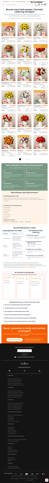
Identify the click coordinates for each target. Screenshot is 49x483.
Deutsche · (20, 478)
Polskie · (28, 478)
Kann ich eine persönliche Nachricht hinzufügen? (17, 314)
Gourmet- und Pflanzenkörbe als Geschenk (17, 439)
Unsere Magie (11, 457)
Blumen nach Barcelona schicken (15, 383)
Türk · (16, 480)
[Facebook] (9, 370)
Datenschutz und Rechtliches (14, 468)
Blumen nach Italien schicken (14, 407)
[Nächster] (29, 160)
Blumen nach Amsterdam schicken (15, 395)
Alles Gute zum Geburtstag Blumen (15, 415)
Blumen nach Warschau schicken (15, 394)
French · (16, 478)
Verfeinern (46, 480)
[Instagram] (24, 370)
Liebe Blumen (11, 416)
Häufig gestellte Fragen (13, 451)
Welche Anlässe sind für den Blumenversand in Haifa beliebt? (20, 318)
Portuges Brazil (30, 480)
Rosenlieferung (11, 427)
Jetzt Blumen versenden (14, 339)
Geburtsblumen (11, 418)
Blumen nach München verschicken (16, 392)
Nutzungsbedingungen (13, 466)
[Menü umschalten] (3, 5)
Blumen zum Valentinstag (13, 421)
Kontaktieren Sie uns (12, 450)
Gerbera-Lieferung (12, 430)
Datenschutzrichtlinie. (29, 357)
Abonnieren (24, 354)
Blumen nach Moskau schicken (14, 397)
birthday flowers (25, 265)
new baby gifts (27, 267)
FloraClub (10, 448)
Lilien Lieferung (11, 428)
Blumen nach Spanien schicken (15, 404)
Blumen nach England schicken (15, 409)
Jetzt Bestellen (11, 41)
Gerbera (43, 237)
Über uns (10, 447)
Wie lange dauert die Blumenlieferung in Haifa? (17, 311)
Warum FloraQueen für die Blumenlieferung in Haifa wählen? (20, 321)
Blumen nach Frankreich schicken (15, 406)
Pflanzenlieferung (12, 433)
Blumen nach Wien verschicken (15, 391)
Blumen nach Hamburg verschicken (15, 385)
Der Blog (9, 460)
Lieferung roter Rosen (12, 431)
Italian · (24, 478)
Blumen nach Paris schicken (14, 381)
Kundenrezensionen (12, 459)
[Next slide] (45, 287)
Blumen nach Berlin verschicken (15, 380)
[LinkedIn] (39, 370)
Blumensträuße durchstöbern (33, 339)
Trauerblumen (11, 419)
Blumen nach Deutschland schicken (16, 403)
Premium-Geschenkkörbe (13, 441)
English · (32, 478)
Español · (12, 478)
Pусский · (36, 478)
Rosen (36, 237)
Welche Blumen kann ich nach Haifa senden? (16, 308)
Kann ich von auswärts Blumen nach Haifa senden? (18, 304)
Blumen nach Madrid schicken (14, 378)
